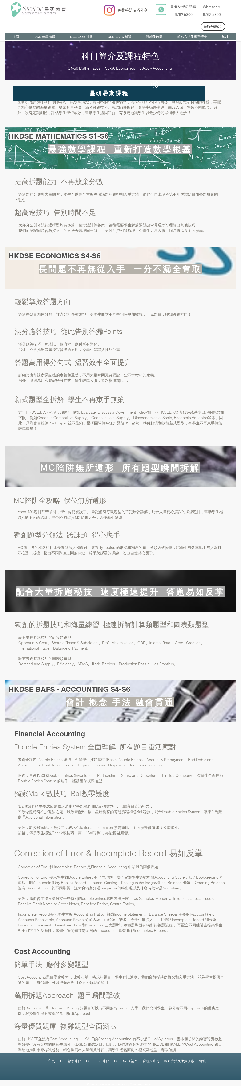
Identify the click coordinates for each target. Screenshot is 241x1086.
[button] (109, 93)
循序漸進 (156, 107)
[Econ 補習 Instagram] (109, 10)
